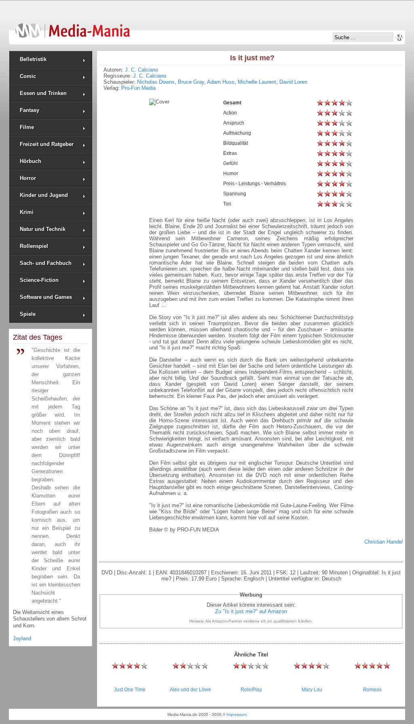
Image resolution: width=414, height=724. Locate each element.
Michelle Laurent (257, 82)
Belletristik (33, 59)
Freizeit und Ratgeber (47, 144)
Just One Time (130, 689)
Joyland (22, 638)
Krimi (27, 212)
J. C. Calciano (141, 70)
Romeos (372, 689)
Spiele (28, 314)
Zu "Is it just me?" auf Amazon (251, 611)
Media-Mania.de (72, 27)
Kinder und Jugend (44, 195)
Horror (28, 178)
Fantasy (29, 110)
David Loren (293, 82)
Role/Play (251, 689)
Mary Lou (312, 689)
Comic (28, 76)
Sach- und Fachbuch (46, 263)
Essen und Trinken (43, 93)
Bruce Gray (191, 82)
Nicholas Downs (156, 82)
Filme (27, 127)
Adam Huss (220, 82)
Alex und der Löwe (190, 689)
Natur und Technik (42, 229)
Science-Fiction (39, 280)
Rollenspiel (34, 246)
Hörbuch (30, 161)
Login (399, 37)
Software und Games (46, 297)
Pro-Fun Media (138, 88)
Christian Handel (383, 542)
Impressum (236, 714)
